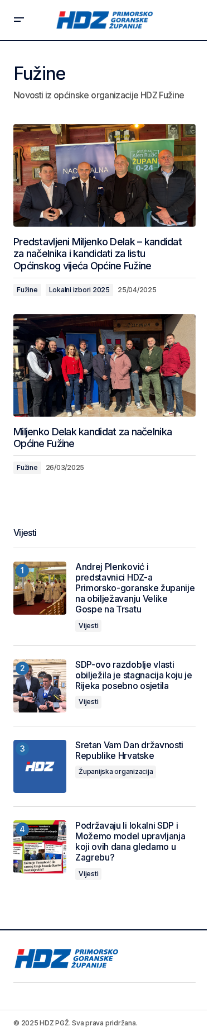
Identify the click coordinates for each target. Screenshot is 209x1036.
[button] (19, 20)
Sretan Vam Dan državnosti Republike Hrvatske (129, 750)
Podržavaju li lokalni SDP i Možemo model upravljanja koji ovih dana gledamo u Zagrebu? (130, 841)
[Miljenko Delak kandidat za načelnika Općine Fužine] (104, 365)
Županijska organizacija (116, 771)
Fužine (27, 290)
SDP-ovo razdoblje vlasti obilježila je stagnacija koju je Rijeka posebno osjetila (133, 675)
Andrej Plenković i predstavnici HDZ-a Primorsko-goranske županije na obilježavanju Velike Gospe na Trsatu (135, 588)
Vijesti (88, 625)
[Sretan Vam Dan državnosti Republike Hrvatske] (39, 766)
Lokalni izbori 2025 (79, 290)
